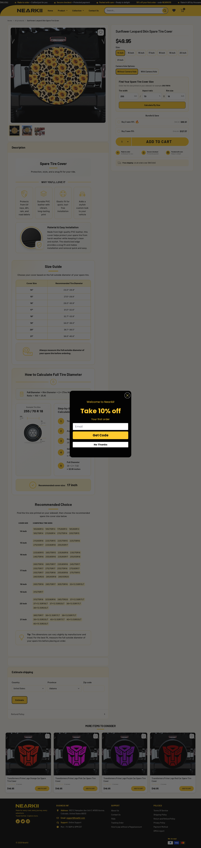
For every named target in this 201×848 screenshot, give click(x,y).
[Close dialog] (127, 395)
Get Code (100, 435)
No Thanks (100, 444)
